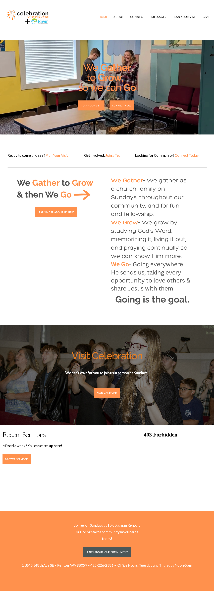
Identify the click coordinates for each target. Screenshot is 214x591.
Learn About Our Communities (107, 552)
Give (206, 16)
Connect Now (121, 105)
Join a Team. (114, 155)
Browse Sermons (16, 459)
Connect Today (186, 155)
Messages (159, 16)
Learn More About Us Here (56, 212)
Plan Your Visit (185, 16)
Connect (138, 16)
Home (103, 16)
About (119, 16)
